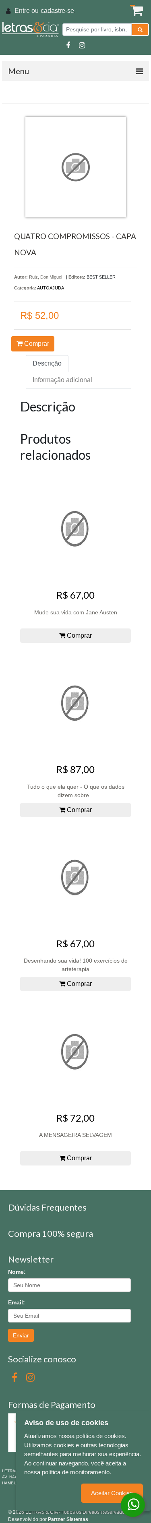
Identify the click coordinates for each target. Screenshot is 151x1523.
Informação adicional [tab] (62, 379)
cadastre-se (57, 10)
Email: (16, 1302)
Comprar (36, 343)
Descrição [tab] (47, 363)
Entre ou (26, 10)
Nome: (17, 1272)
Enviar (21, 1335)
